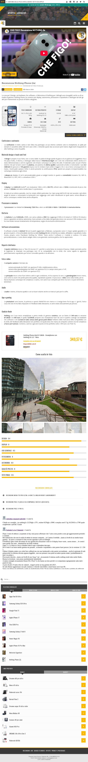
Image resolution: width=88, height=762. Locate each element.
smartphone (18, 89)
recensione (8, 89)
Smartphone (18, 86)
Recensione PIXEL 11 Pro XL (15, 508)
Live (32, 750)
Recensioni (9, 86)
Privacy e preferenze (58, 750)
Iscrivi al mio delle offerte (44, 5)
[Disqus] (44, 542)
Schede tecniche (39, 750)
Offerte (48, 750)
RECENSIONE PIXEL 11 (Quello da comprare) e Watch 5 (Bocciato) (29, 3)
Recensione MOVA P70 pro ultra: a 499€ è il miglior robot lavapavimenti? (31, 495)
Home (3, 86)
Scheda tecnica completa (74, 135)
